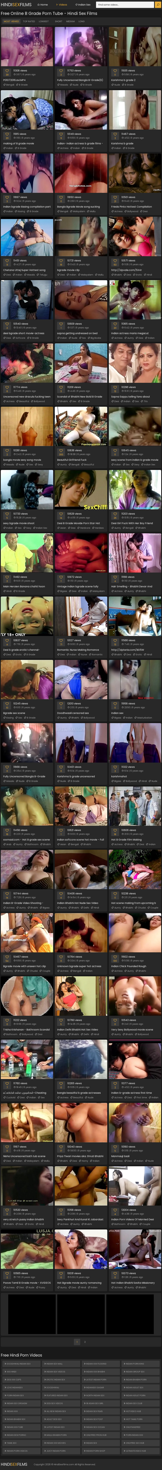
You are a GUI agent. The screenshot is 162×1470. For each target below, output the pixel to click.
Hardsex (99, 528)
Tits (146, 401)
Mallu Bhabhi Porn (56, 1435)
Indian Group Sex (134, 1371)
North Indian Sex (95, 1395)
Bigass (63, 591)
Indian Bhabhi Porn (135, 1379)
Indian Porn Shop (95, 1450)
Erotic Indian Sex (55, 1379)
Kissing (21, 211)
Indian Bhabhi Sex (15, 1419)
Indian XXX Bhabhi (95, 1371)
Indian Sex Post (94, 1419)
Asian (63, 528)
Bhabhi (118, 274)
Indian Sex (84, 4)
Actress (64, 148)
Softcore (20, 338)
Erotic (139, 274)
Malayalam (79, 211)
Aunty (130, 338)
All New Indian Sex (56, 1411)
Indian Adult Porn (135, 1395)
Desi (145, 211)
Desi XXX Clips (13, 1379)
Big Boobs (96, 338)
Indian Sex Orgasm (16, 1403)
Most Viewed (11, 21)
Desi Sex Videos (54, 1403)
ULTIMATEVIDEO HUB (135, 1450)
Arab (8, 844)
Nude (75, 84)
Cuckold (10, 1097)
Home (44, 4)
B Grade (23, 84)
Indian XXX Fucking (96, 1363)
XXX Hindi (11, 1371)
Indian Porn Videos (17, 1450)
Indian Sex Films (94, 1411)
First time (142, 1097)
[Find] (158, 5)
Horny (85, 1160)
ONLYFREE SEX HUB (134, 1442)
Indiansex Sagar (95, 1387)
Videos (62, 4)
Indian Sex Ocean (95, 1427)
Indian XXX (12, 1411)
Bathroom (32, 844)
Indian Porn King (134, 1363)
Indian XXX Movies (56, 1442)
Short (58, 21)
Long (82, 21)
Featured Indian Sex (57, 1395)
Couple (154, 907)
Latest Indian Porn (96, 1379)
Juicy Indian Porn (55, 1450)
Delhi (86, 907)
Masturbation (144, 717)
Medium (70, 21)
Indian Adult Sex (134, 1387)
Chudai (142, 907)
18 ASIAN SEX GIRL (94, 1403)
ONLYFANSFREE (132, 1427)
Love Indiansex (14, 1387)
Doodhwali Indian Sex (18, 1363)
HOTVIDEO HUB (133, 1411)
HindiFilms (16, 5)
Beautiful (24, 401)
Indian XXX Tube (14, 1427)
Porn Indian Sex (15, 1395)
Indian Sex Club (133, 1403)
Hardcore (85, 528)
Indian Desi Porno (16, 1435)
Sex (84, 338)
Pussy (42, 1287)
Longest (44, 21)
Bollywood (132, 211)
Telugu (43, 274)
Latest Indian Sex (55, 1427)
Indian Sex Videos (55, 1371)
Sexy (40, 464)
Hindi (149, 274)
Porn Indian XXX (134, 1435)
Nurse (84, 654)
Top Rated (29, 21)
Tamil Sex (11, 1442)
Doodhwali (52, 1387)
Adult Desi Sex (54, 1419)
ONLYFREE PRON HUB (96, 1435)
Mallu (93, 211)
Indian (9, 148)
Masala (64, 84)
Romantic (97, 654)
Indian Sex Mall (54, 1363)
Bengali (10, 84)
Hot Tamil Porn (133, 1419)
